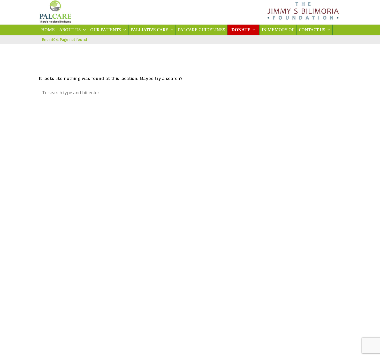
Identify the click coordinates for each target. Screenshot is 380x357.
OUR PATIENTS (106, 30)
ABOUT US (70, 30)
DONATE (241, 30)
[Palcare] (55, 21)
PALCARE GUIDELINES (201, 30)
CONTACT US (312, 30)
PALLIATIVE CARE (150, 30)
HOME (48, 30)
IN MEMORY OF (278, 30)
